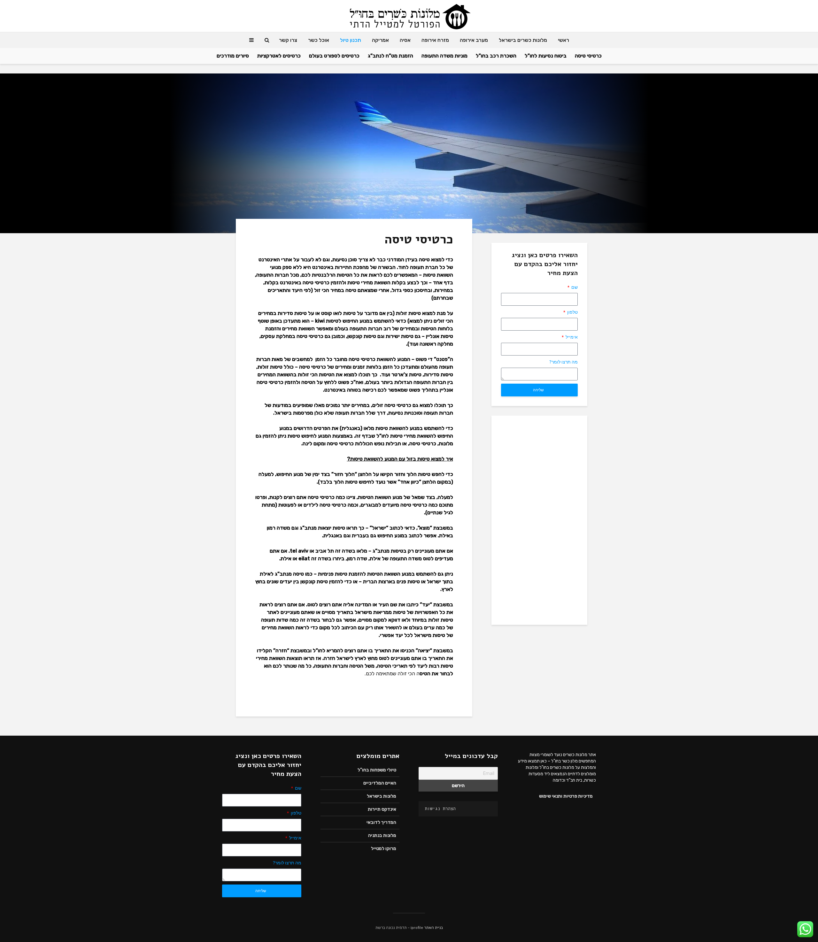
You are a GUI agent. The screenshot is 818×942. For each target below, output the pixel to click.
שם (574, 287)
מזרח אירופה (435, 40)
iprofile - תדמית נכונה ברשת (399, 927)
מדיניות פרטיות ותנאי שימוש (566, 796)
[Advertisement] (539, 519)
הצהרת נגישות (440, 808)
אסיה (405, 40)
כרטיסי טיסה (588, 56)
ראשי (563, 40)
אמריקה (380, 40)
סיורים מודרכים (233, 56)
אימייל (571, 337)
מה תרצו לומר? (563, 361)
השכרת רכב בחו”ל (496, 56)
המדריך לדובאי (381, 822)
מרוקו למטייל (383, 848)
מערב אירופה (474, 40)
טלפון (572, 312)
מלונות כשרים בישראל (523, 40)
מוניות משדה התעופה (444, 56)
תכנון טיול (350, 40)
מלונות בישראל (381, 796)
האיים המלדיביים (379, 783)
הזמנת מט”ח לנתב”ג (390, 56)
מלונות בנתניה (382, 835)
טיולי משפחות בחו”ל (377, 770)
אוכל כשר (318, 40)
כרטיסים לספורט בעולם (334, 56)
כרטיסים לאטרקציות (279, 56)
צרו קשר (288, 40)
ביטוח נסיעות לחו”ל (546, 56)
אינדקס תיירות (382, 809)
